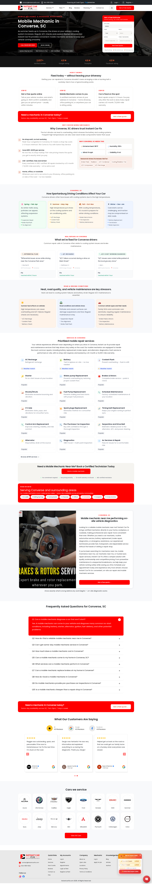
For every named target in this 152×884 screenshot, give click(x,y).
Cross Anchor (111, 497)
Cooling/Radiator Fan (119, 162)
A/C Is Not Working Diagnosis (113, 254)
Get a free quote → (120, 116)
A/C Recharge (100, 165)
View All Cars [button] (76, 836)
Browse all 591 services (29, 457)
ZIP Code (106, 23)
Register (129, 2)
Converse (86, 497)
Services (49, 8)
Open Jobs (83, 863)
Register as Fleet (65, 872)
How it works (52, 866)
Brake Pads (85, 162)
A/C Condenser (104, 162)
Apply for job (98, 863)
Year (105, 29)
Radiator (94, 162)
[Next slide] (124, 754)
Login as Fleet (64, 869)
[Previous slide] (74, 776)
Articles (108, 863)
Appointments (64, 866)
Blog (70, 8)
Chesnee (65, 497)
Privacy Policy (84, 869)
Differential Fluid (31, 254)
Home (50, 860)
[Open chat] (146, 879)
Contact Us (100, 8)
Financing (87, 8)
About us (82, 860)
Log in (62, 860)
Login (116, 2)
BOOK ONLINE (45, 45)
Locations (82, 866)
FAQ (49, 876)
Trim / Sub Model (124, 37)
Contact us (51, 872)
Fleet (61, 8)
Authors (108, 866)
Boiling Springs (38, 497)
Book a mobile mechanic (76, 471)
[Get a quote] (112, 8)
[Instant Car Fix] (27, 8)
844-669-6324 (48, 2)
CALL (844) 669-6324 (28, 45)
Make (120, 29)
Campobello (52, 497)
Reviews (77, 8)
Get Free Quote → (118, 45)
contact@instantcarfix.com (31, 2)
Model (106, 37)
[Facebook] (24, 877)
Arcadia (25, 497)
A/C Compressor (87, 165)
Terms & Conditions (86, 872)
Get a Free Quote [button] (125, 8)
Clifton (75, 497)
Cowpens (98, 497)
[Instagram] (20, 877)
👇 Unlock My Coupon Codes (130, 871)
